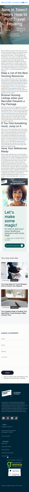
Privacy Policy (5, 456)
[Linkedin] (12, 418)
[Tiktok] (16, 418)
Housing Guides (14, 36)
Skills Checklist (5, 449)
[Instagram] (8, 418)
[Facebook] (3, 418)
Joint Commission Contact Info (14, 460)
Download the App (6, 446)
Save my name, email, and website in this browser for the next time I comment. (16, 377)
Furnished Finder (19, 85)
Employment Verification (8, 452)
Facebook (13, 86)
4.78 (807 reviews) (17, 466)
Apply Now (4, 443)
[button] (15, 470)
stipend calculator (8, 111)
